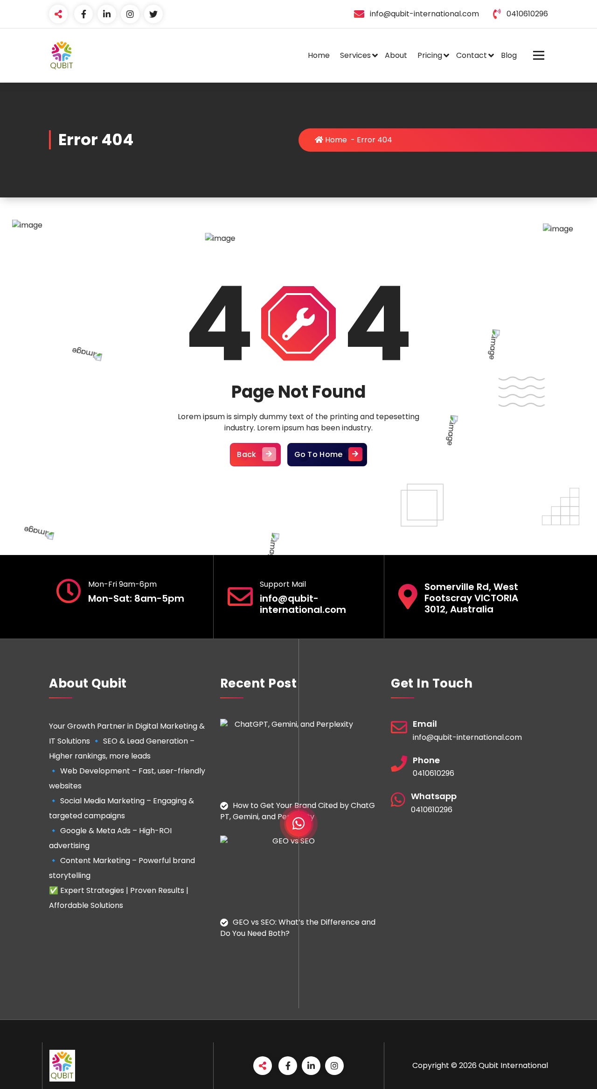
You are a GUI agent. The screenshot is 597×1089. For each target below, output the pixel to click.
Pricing (429, 55)
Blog (509, 55)
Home (319, 55)
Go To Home (318, 454)
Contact (471, 55)
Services (355, 55)
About (396, 55)
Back (246, 454)
